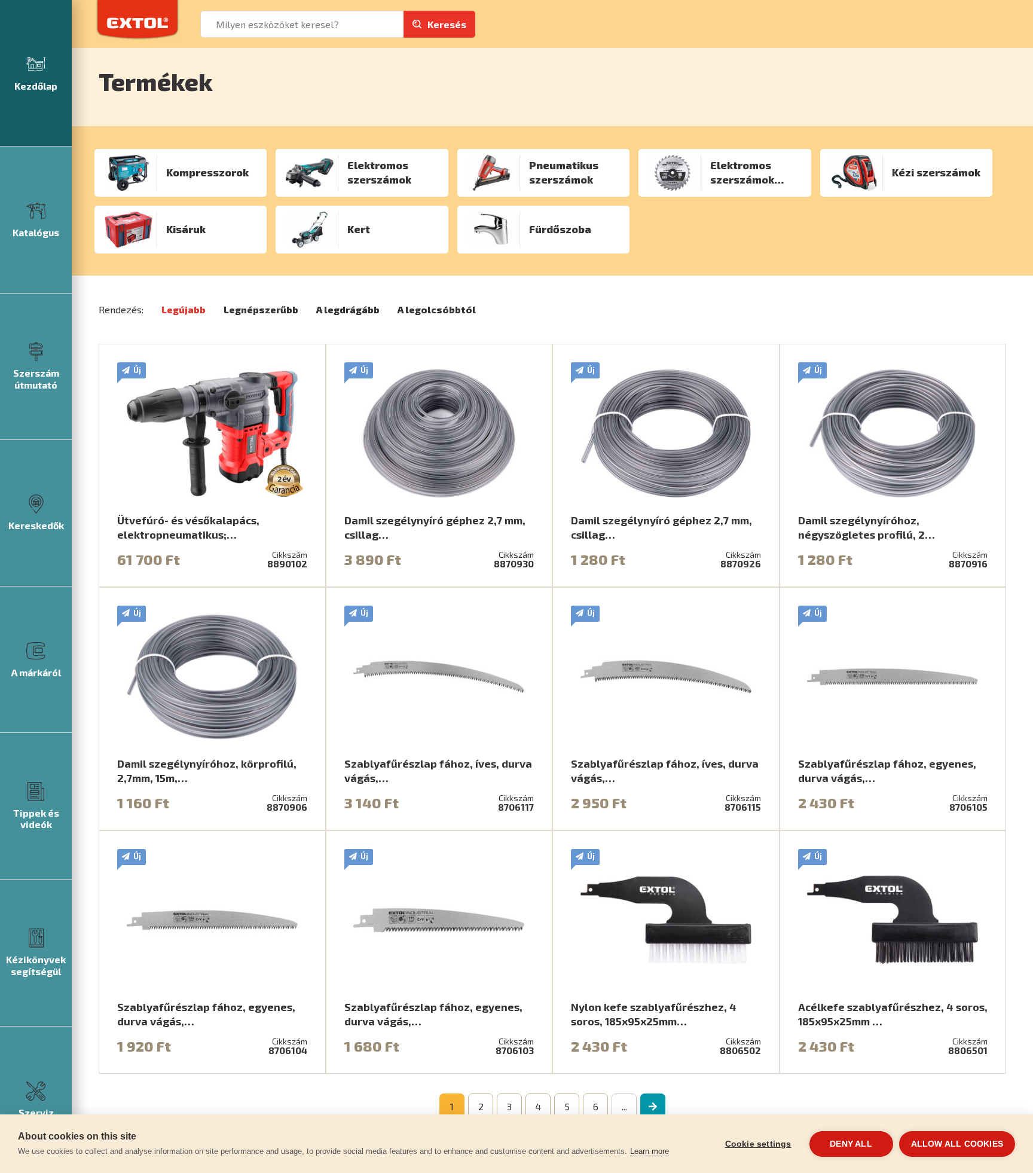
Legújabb (183, 309)
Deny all (851, 1144)
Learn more (649, 1151)
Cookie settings (758, 1144)
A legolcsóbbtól (437, 309)
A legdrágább (348, 309)
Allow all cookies (957, 1144)
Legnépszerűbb (261, 309)
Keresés (446, 24)
